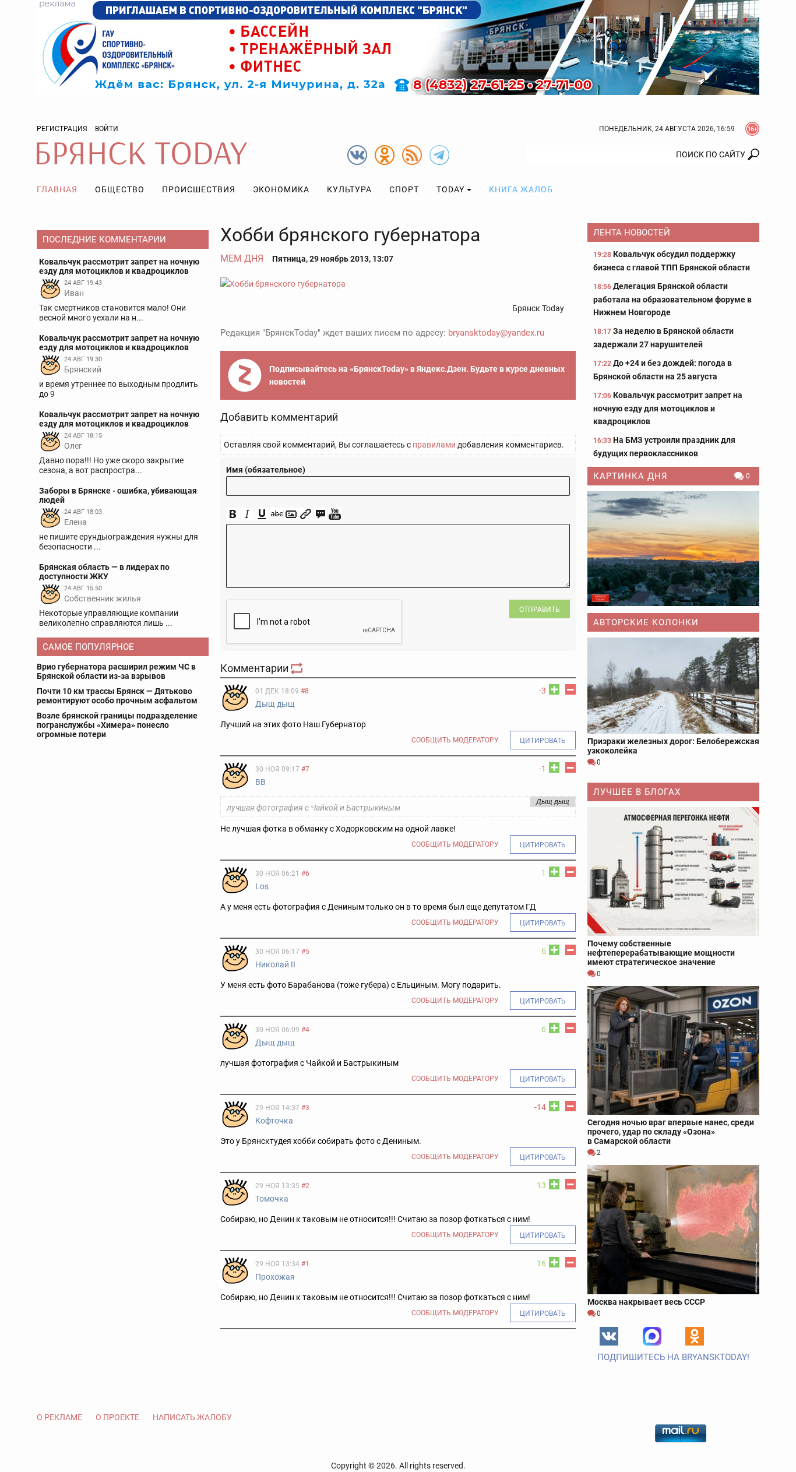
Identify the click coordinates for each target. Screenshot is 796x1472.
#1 (305, 1264)
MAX (652, 1336)
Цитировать (543, 741)
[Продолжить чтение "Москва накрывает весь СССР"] (673, 1229)
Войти (106, 129)
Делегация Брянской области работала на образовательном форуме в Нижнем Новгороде (672, 299)
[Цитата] (320, 514)
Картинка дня (630, 476)
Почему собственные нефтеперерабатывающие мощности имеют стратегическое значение (661, 953)
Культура (349, 189)
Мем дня (241, 258)
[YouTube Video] (334, 514)
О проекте (117, 1417)
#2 (305, 1186)
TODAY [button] (450, 189)
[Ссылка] (305, 514)
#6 (305, 873)
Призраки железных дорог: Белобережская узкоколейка (673, 746)
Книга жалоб (521, 189)
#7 (305, 769)
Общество (120, 189)
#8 (305, 691)
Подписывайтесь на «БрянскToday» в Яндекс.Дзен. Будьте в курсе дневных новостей (417, 375)
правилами (434, 444)
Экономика (281, 189)
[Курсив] (247, 514)
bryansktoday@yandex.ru (496, 332)
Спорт (404, 189)
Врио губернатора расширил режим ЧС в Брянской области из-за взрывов (116, 671)
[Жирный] (232, 514)
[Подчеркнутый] (262, 514)
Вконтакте (609, 1336)
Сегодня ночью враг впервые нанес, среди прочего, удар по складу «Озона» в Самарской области (670, 1132)
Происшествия (198, 189)
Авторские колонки (646, 622)
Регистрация (62, 129)
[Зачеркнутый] (276, 514)
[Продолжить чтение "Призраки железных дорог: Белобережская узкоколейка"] (673, 686)
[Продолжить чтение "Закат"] (673, 548)
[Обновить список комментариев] (298, 668)
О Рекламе (59, 1417)
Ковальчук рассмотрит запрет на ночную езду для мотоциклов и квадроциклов (667, 408)
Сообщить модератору (455, 740)
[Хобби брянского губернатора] (398, 283)
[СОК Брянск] (398, 46)
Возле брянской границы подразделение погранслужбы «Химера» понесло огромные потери (117, 725)
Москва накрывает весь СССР (646, 1302)
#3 (305, 1108)
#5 (305, 952)
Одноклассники (694, 1336)
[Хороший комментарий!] (554, 689)
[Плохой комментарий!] (570, 689)
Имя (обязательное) (265, 469)
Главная (57, 189)
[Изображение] (291, 514)
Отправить (539, 609)
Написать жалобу (192, 1417)
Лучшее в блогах (637, 792)
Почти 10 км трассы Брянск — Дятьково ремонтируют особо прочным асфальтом (117, 695)
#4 (305, 1030)
